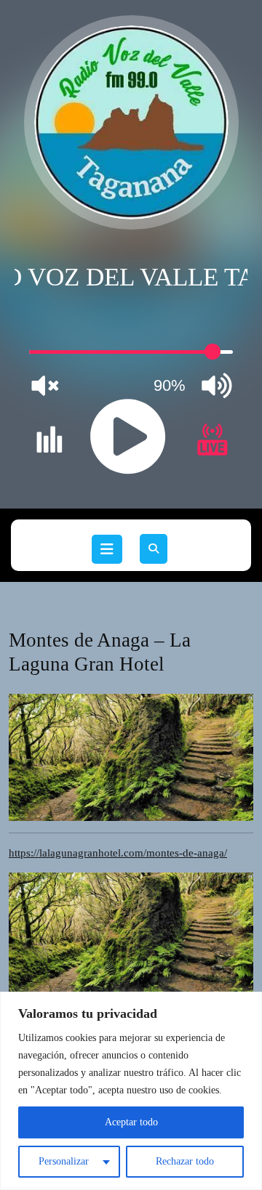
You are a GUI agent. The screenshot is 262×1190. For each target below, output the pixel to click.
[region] (131, 1091)
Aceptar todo (131, 1122)
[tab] (107, 549)
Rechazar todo (185, 1161)
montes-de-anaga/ (118, 853)
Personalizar (64, 1161)
